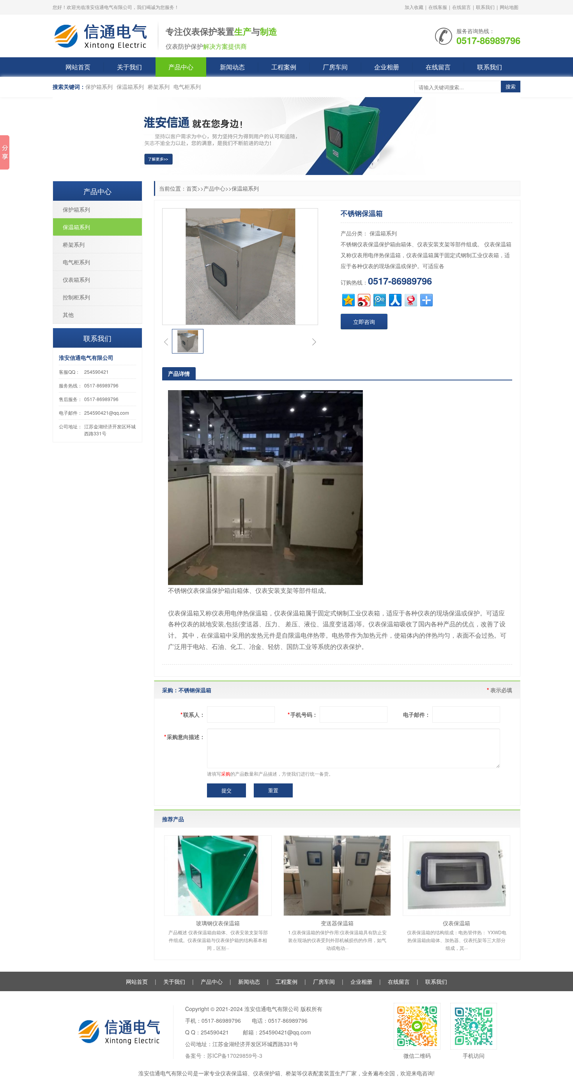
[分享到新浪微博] (363, 299)
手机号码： (303, 714)
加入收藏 (414, 7)
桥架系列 (159, 86)
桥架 (291, 1073)
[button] (166, 341)
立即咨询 (364, 321)
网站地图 (509, 7)
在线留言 (461, 7)
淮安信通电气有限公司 (165, 1073)
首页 (191, 188)
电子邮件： (416, 714)
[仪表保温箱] (456, 875)
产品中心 (180, 66)
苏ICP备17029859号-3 (234, 1055)
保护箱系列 (99, 86)
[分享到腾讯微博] (379, 299)
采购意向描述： (184, 737)
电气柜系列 (187, 86)
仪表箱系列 (76, 279)
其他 (68, 314)
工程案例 (283, 66)
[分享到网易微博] (410, 299)
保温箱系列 (130, 86)
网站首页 (77, 66)
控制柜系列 (76, 297)
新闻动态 (232, 66)
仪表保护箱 (266, 1073)
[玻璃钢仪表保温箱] (218, 875)
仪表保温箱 (456, 923)
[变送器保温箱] (337, 875)
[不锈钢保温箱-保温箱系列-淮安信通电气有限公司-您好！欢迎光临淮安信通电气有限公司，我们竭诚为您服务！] (101, 35)
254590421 (96, 371)
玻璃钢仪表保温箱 (218, 923)
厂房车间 (335, 66)
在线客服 (437, 7)
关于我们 (129, 66)
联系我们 (485, 7)
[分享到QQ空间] (348, 299)
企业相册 (386, 66)
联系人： (192, 714)
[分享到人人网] (394, 299)
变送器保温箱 (337, 923)
